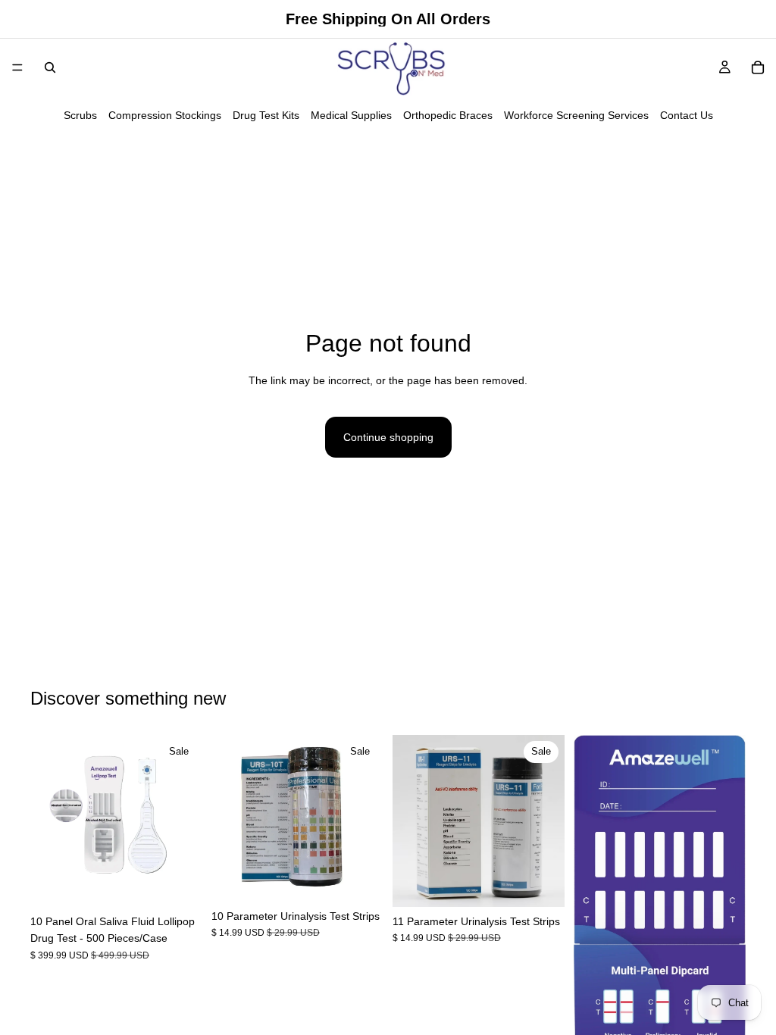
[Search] (50, 67)
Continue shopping (388, 437)
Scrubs (80, 115)
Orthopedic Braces (448, 115)
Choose (373, 878)
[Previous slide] (47, 820)
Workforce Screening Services (576, 115)
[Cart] (757, 67)
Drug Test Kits (266, 115)
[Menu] (17, 67)
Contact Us (686, 115)
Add (191, 883)
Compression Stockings (164, 115)
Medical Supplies (351, 115)
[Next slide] (185, 820)
